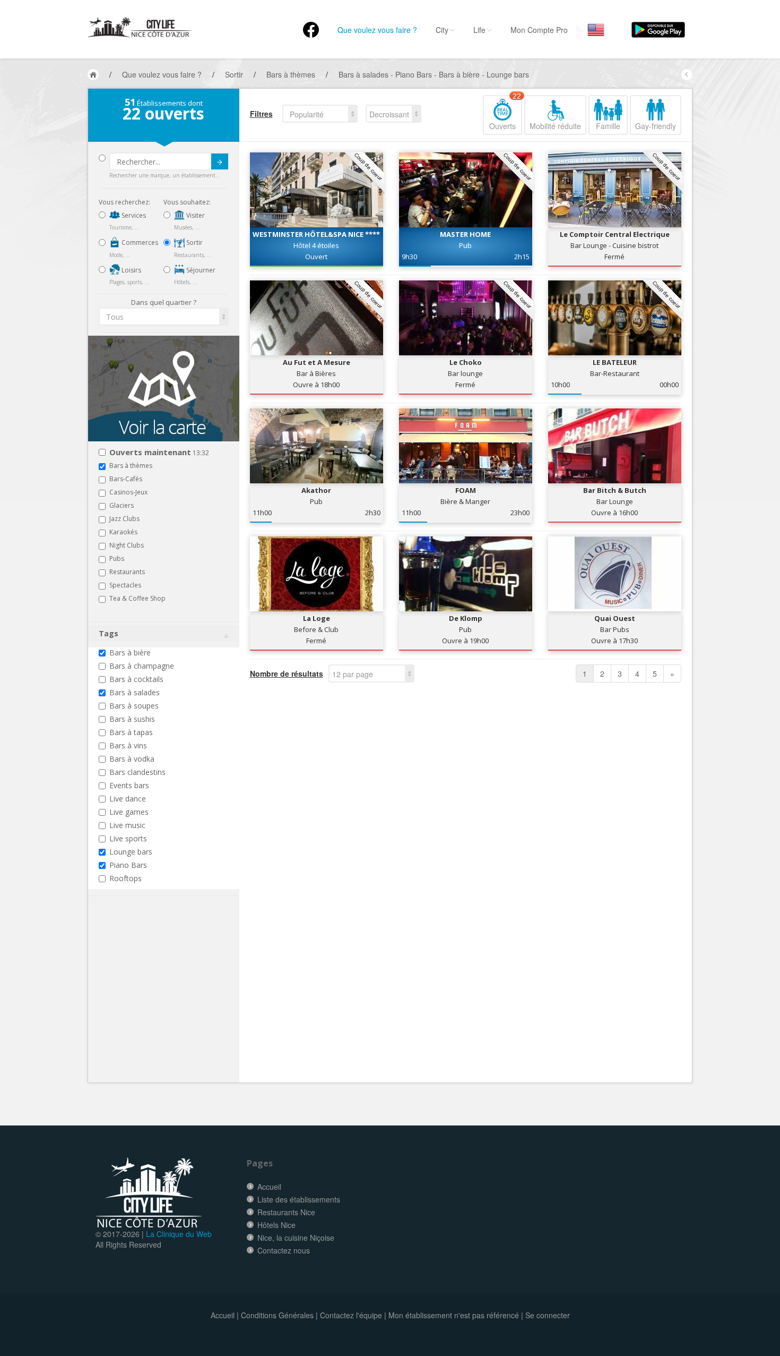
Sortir (194, 242)
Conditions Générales (277, 1315)
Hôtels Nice (276, 1224)
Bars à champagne (141, 666)
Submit (219, 161)
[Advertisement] (162, 1005)
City (442, 29)
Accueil (269, 1186)
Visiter (195, 215)
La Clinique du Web (179, 1234)
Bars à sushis (132, 719)
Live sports (128, 838)
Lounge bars (130, 852)
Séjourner (200, 270)
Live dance (127, 799)
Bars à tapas (131, 732)
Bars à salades (134, 692)
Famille (608, 126)
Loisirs (130, 270)
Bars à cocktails (136, 679)
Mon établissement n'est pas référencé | (455, 1315)
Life (479, 29)
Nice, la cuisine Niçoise (295, 1237)
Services (133, 215)
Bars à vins (128, 745)
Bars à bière (130, 652)
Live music (127, 825)
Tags (108, 633)
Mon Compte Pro (539, 29)
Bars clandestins (137, 772)
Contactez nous (283, 1250)
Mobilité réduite (555, 126)
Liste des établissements (298, 1199)
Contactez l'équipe (351, 1315)
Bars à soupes (134, 706)
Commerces (139, 242)
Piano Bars (128, 865)
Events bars (129, 785)
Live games (129, 812)
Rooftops (125, 878)
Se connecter (547, 1315)
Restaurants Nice (286, 1212)
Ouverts (505, 113)
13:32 (159, 452)
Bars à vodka (131, 759)
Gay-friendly (655, 126)
